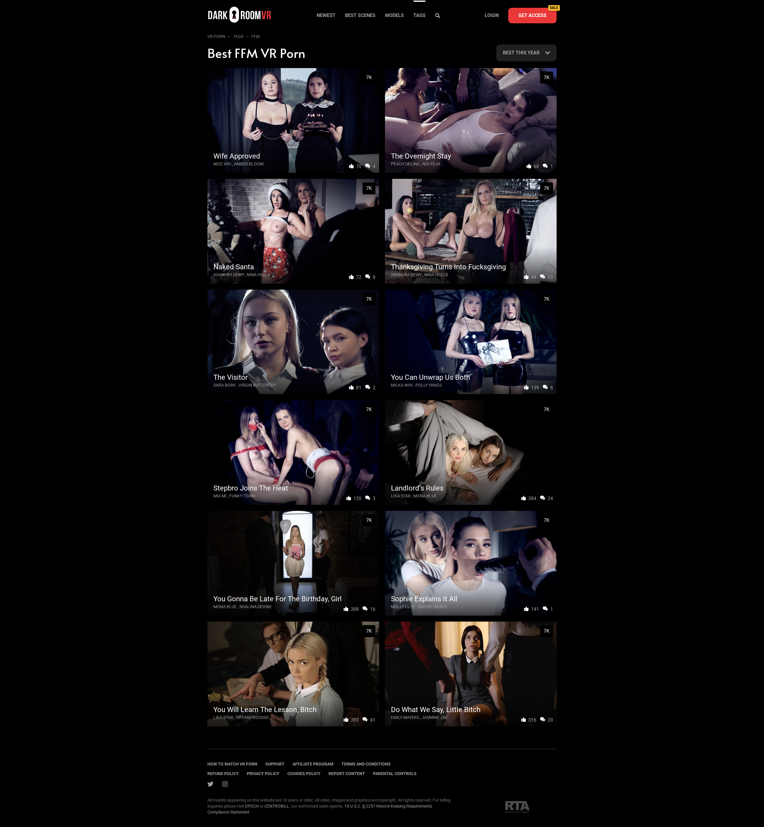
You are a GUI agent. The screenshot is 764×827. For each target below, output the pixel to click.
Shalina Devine (255, 606)
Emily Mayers (405, 717)
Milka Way (402, 385)
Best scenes (360, 15)
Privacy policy (263, 773)
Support (274, 764)
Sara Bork (224, 385)
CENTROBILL (276, 806)
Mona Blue (425, 496)
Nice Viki (222, 164)
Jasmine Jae (435, 717)
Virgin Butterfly (256, 385)
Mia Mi (220, 496)
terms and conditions (366, 764)
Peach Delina (405, 164)
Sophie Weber (432, 606)
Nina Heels (258, 274)
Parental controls (395, 773)
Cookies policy (304, 773)
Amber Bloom (249, 164)
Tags (419, 15)
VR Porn (216, 36)
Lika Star (401, 496)
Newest (326, 15)
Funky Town (242, 496)
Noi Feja (431, 164)
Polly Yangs (428, 385)
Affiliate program (312, 764)
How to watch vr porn (232, 764)
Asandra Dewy (228, 274)
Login (492, 15)
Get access (537, 13)
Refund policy (223, 773)
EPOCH (252, 806)
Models (394, 15)
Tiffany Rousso (252, 717)
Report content (347, 773)
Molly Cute (403, 606)
